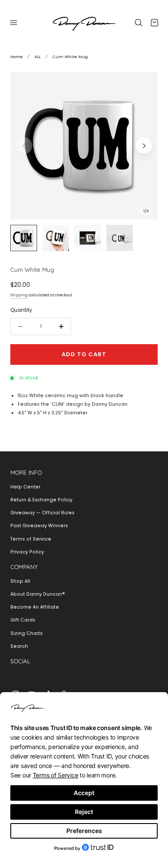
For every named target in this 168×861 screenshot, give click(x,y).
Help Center (25, 487)
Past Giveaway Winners (39, 525)
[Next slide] (144, 145)
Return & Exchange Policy (41, 500)
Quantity (21, 310)
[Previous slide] (24, 145)
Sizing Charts (26, 633)
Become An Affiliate (34, 607)
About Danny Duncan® (37, 594)
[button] (14, 22)
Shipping (19, 295)
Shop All (20, 581)
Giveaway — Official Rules (42, 513)
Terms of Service (30, 539)
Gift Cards (22, 620)
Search (19, 646)
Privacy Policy (27, 552)
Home (16, 56)
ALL (37, 56)
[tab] (23, 238)
